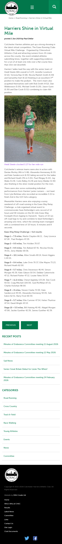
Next (29, 325)
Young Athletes (11, 431)
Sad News (8, 361)
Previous (11, 325)
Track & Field (9, 414)
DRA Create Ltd (19, 495)
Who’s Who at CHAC (12, 504)
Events (7, 439)
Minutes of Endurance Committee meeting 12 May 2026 (30, 352)
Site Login (8, 527)
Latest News (9, 512)
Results (7, 508)
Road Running (21, 18)
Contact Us (8, 523)
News (6, 448)
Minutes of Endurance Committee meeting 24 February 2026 (29, 379)
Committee (9, 456)
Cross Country (10, 406)
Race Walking (10, 423)
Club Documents (11, 531)
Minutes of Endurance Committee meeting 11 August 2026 (31, 344)
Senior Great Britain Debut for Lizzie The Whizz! (25, 369)
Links (6, 520)
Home (11, 18)
